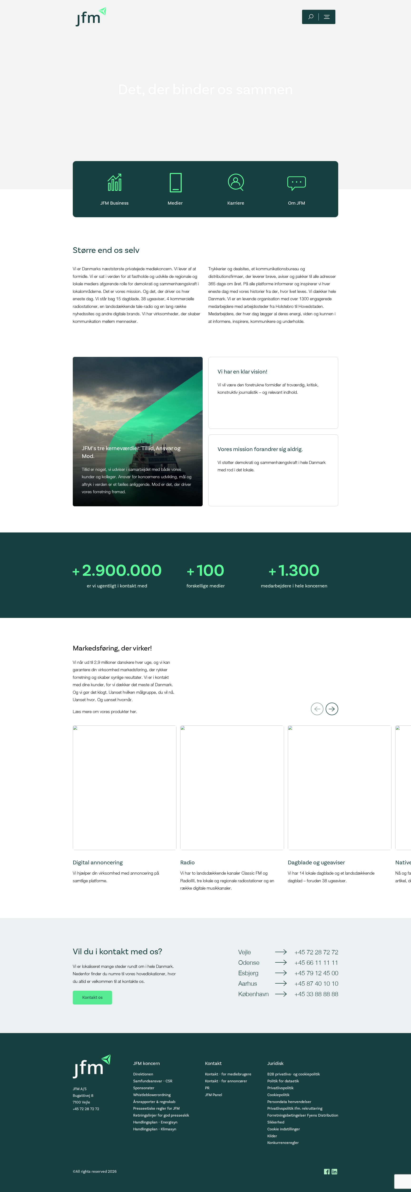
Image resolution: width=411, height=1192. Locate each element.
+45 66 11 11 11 (316, 962)
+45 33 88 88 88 (316, 993)
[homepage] (91, 16)
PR (207, 1088)
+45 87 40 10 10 (316, 983)
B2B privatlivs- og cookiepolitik (293, 1074)
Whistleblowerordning (152, 1095)
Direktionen (143, 1074)
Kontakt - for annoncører (226, 1081)
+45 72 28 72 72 (316, 952)
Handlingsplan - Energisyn (155, 1122)
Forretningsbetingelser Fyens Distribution (302, 1115)
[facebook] (327, 1171)
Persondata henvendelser (289, 1101)
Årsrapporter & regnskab (154, 1101)
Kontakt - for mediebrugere (228, 1074)
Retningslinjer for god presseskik (161, 1115)
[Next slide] (332, 709)
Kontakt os (92, 997)
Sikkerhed (275, 1122)
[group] (124, 808)
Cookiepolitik (278, 1095)
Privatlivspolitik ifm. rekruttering (294, 1108)
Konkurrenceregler (283, 1142)
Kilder (272, 1136)
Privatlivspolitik (280, 1088)
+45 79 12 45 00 (316, 972)
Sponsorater (143, 1088)
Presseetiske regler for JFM (156, 1108)
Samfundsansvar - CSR (152, 1081)
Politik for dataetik (283, 1081)
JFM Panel (213, 1095)
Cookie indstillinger (283, 1129)
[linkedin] (334, 1171)
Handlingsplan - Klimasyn (154, 1129)
